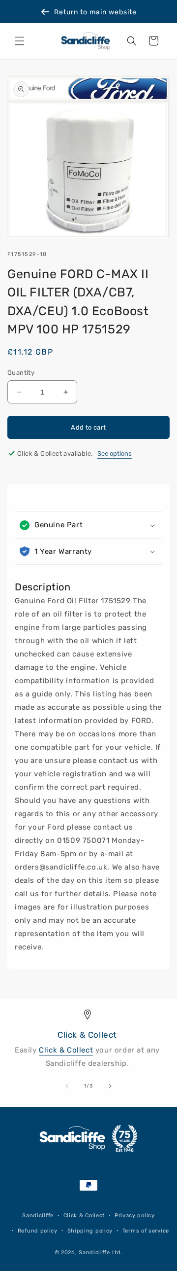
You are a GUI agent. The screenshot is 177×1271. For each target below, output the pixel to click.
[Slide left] (67, 1086)
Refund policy (38, 1231)
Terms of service (145, 1231)
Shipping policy (90, 1231)
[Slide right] (110, 1086)
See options (114, 453)
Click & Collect (66, 1050)
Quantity (20, 372)
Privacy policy (135, 1215)
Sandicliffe (38, 1215)
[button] (19, 41)
